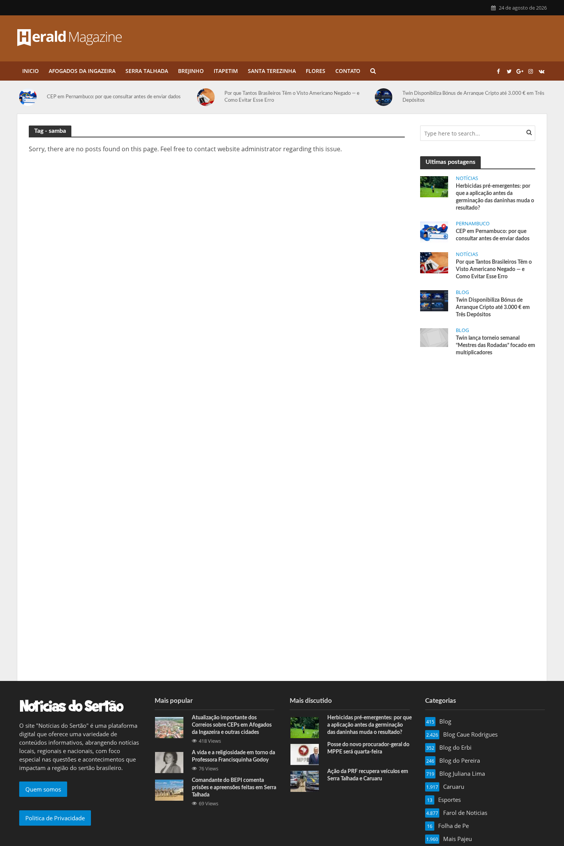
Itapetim (226, 70)
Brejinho (191, 70)
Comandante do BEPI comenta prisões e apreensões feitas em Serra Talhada (234, 788)
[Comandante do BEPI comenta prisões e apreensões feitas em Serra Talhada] (169, 789)
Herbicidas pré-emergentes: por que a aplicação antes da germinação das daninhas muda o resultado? (495, 197)
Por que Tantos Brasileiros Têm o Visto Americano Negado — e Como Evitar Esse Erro (292, 97)
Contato (347, 70)
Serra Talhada (146, 70)
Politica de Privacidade (55, 818)
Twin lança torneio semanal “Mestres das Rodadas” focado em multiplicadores (495, 345)
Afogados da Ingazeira (82, 70)
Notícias (467, 178)
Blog (462, 292)
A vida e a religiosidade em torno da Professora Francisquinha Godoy (233, 756)
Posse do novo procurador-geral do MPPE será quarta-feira (368, 748)
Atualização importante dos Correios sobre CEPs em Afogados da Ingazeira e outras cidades (232, 725)
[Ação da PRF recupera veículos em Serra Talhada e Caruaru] (304, 781)
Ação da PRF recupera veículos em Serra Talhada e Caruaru (367, 775)
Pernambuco (473, 223)
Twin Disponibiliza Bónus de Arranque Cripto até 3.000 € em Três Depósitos (473, 97)
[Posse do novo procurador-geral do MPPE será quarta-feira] (304, 754)
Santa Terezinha (272, 70)
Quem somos (43, 789)
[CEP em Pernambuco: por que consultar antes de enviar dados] (31, 97)
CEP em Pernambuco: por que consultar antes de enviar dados (114, 96)
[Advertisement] (477, 420)
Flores (315, 70)
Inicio (30, 70)
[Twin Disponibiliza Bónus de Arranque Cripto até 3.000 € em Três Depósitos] (387, 97)
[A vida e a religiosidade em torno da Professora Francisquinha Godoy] (169, 762)
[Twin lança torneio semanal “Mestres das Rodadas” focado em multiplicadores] (434, 337)
